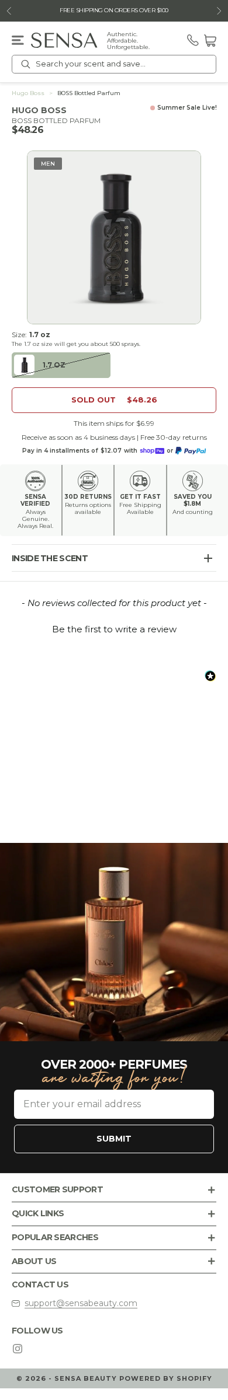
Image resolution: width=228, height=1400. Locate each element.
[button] (114, 627)
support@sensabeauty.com (81, 1303)
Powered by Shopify (165, 1378)
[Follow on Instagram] (17, 1348)
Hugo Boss (28, 93)
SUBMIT (114, 1138)
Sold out (114, 399)
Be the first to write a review (114, 629)
